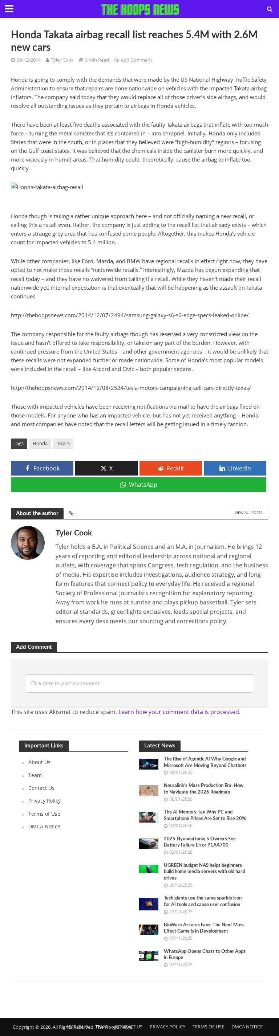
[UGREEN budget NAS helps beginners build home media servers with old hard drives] (148, 868)
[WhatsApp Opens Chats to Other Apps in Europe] (148, 955)
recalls (63, 443)
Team (35, 775)
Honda (40, 443)
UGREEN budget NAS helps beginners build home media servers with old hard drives (204, 872)
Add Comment (136, 60)
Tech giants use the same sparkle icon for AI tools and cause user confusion (203, 901)
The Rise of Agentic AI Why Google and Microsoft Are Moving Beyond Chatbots (205, 762)
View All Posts (248, 512)
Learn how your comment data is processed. (179, 712)
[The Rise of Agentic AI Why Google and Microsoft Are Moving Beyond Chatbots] (148, 763)
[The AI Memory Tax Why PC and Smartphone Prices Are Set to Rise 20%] (148, 816)
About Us (39, 762)
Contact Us (41, 787)
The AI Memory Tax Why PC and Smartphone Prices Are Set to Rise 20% (205, 815)
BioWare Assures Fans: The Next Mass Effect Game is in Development (204, 928)
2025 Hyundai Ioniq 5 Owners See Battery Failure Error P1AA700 (200, 842)
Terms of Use (44, 813)
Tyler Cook (62, 60)
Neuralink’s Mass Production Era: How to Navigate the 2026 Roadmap (203, 789)
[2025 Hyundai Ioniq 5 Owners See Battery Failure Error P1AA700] (148, 843)
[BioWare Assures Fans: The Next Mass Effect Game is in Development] (148, 929)
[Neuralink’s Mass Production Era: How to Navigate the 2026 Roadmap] (148, 790)
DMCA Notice (44, 826)
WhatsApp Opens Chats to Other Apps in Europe (205, 954)
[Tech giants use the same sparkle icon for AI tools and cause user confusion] (148, 903)
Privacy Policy (44, 800)
